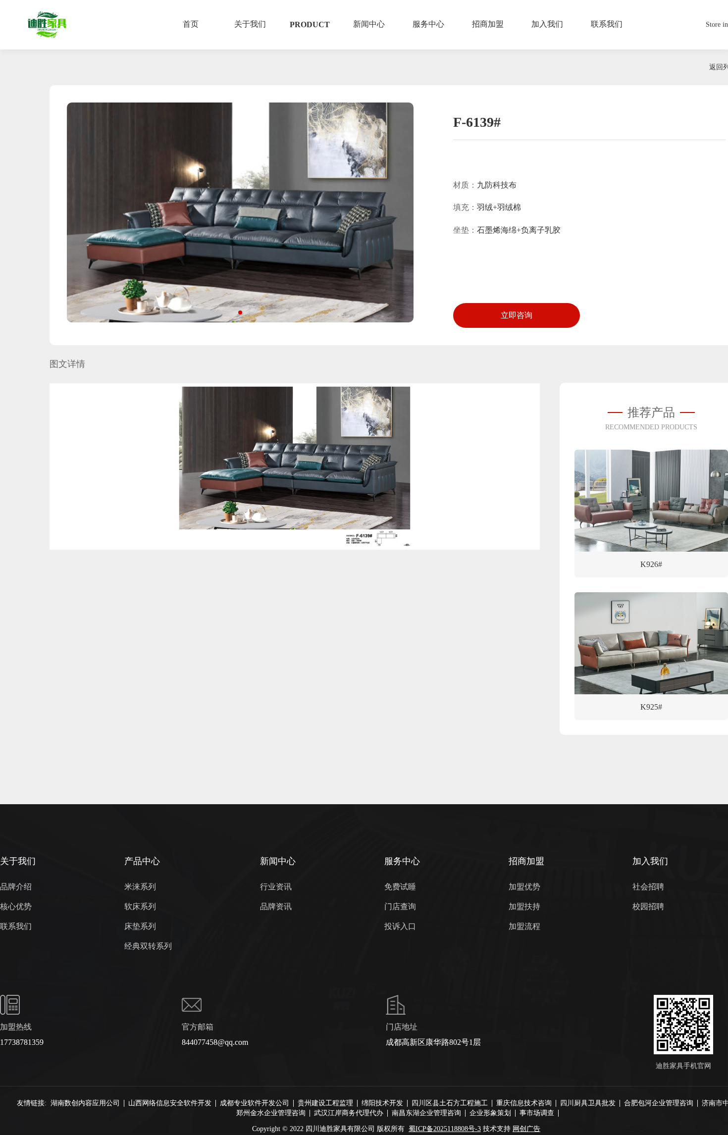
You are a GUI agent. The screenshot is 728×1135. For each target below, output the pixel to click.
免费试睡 (400, 886)
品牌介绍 (16, 886)
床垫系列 (140, 926)
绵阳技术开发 (382, 1103)
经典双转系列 (148, 946)
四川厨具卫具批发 (588, 1103)
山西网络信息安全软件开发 (169, 1103)
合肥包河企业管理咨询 (658, 1103)
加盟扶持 (524, 906)
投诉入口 (400, 926)
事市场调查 (537, 1113)
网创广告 (526, 1129)
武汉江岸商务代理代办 (348, 1113)
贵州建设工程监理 (325, 1103)
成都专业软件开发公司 (254, 1103)
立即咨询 (516, 315)
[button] (240, 312)
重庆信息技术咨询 (524, 1103)
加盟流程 (524, 926)
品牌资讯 (276, 906)
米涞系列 (140, 886)
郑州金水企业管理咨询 (271, 1113)
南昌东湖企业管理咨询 (426, 1113)
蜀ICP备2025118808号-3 (445, 1129)
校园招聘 (648, 906)
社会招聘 (648, 886)
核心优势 (16, 906)
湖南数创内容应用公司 (85, 1103)
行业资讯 (276, 886)
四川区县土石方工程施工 (450, 1103)
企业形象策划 (490, 1113)
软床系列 (140, 906)
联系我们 (16, 926)
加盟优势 (524, 886)
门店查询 (400, 906)
